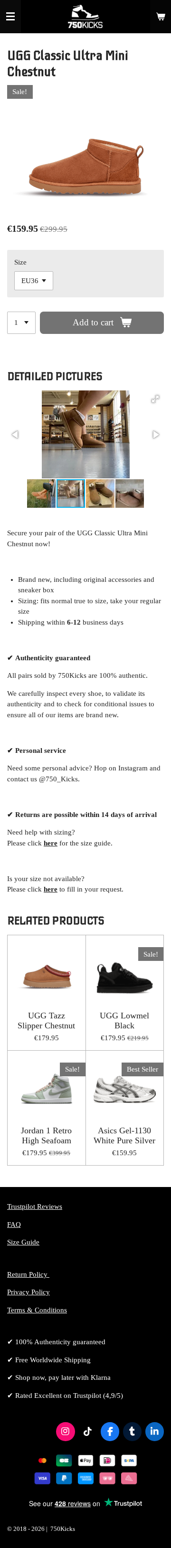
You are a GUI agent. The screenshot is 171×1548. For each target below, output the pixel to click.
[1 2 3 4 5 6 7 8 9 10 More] (21, 323)
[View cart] (160, 16)
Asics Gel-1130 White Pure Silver (124, 1135)
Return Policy (28, 1274)
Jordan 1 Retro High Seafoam (46, 1135)
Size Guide (23, 1242)
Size (20, 262)
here (50, 889)
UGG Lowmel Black (124, 1020)
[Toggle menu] (10, 16)
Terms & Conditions (37, 1310)
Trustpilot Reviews (34, 1206)
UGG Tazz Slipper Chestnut (46, 1020)
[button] (155, 399)
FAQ (14, 1224)
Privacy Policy (28, 1292)
